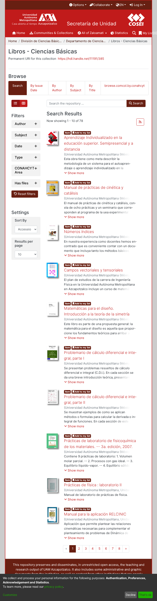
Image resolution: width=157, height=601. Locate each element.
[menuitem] (77, 5)
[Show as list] (15, 103)
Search (137, 103)
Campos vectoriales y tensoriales (93, 270)
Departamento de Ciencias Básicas (86, 41)
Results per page (24, 244)
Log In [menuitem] (138, 5)
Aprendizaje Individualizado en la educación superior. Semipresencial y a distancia (98, 143)
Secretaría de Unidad (91, 23)
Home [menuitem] (21, 33)
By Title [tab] (92, 88)
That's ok (145, 594)
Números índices (79, 231)
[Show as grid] (23, 103)
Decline (131, 594)
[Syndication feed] (140, 122)
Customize (10, 594)
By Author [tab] (57, 88)
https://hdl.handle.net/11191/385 (81, 59)
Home (12, 41)
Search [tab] (17, 86)
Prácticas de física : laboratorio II (93, 485)
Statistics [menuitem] (121, 33)
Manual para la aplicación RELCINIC (95, 514)
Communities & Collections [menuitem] (53, 33)
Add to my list (82, 132)
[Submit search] (134, 33)
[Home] (34, 19)
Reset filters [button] (26, 194)
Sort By (21, 220)
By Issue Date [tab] (36, 88)
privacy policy (53, 586)
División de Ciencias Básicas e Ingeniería (41, 41)
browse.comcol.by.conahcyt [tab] (124, 86)
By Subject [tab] (75, 88)
